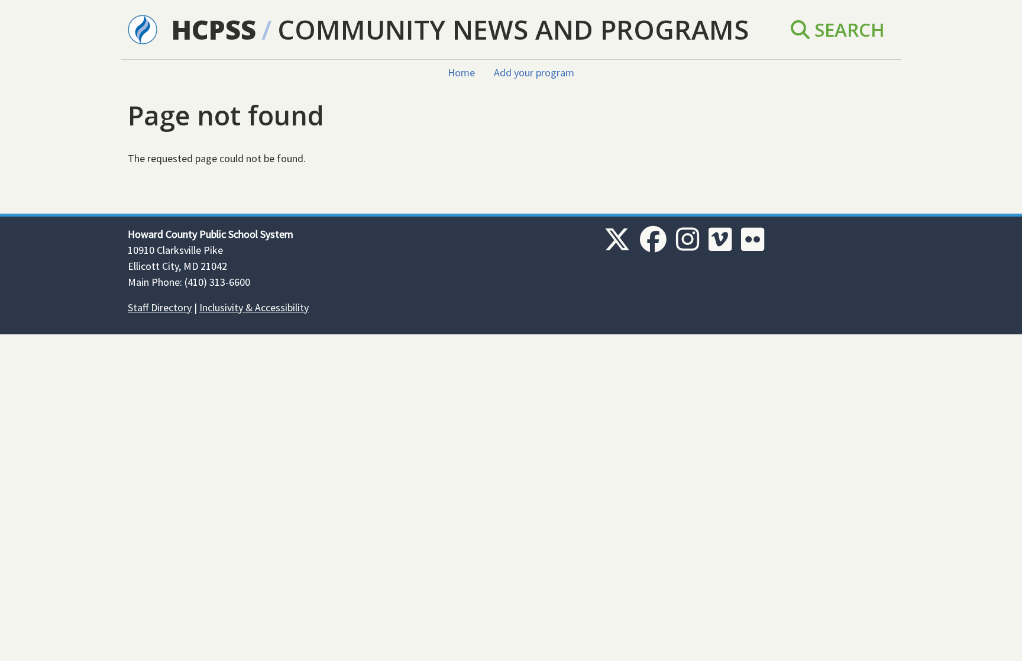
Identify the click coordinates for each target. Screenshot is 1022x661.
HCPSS (214, 29)
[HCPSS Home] (142, 28)
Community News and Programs (513, 29)
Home (461, 72)
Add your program (534, 72)
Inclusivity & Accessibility (254, 307)
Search (847, 29)
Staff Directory (160, 307)
